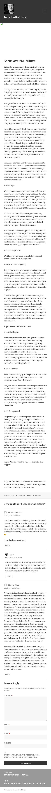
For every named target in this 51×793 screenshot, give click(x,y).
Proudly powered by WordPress (15, 790)
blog (30, 495)
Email (7, 734)
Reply (7, 546)
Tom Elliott (21, 495)
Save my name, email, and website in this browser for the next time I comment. (21, 756)
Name (7, 725)
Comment (8, 696)
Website (7, 743)
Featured (38, 495)
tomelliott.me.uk (15, 17)
